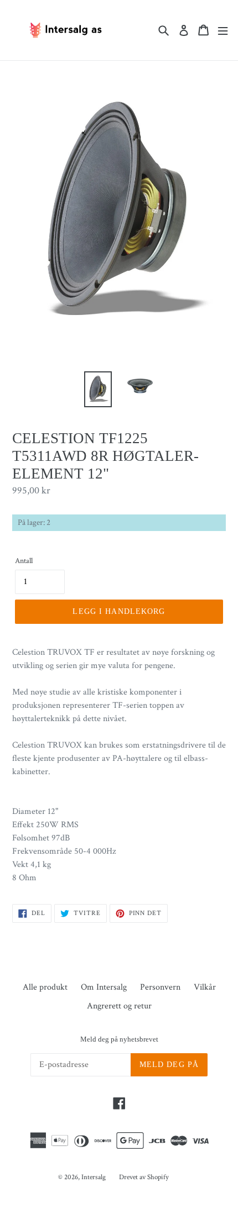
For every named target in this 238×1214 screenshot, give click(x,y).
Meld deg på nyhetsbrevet (119, 1039)
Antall (24, 561)
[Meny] (222, 30)
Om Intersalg (104, 987)
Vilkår (205, 987)
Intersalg (93, 1177)
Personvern (160, 987)
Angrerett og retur (119, 1006)
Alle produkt (45, 987)
